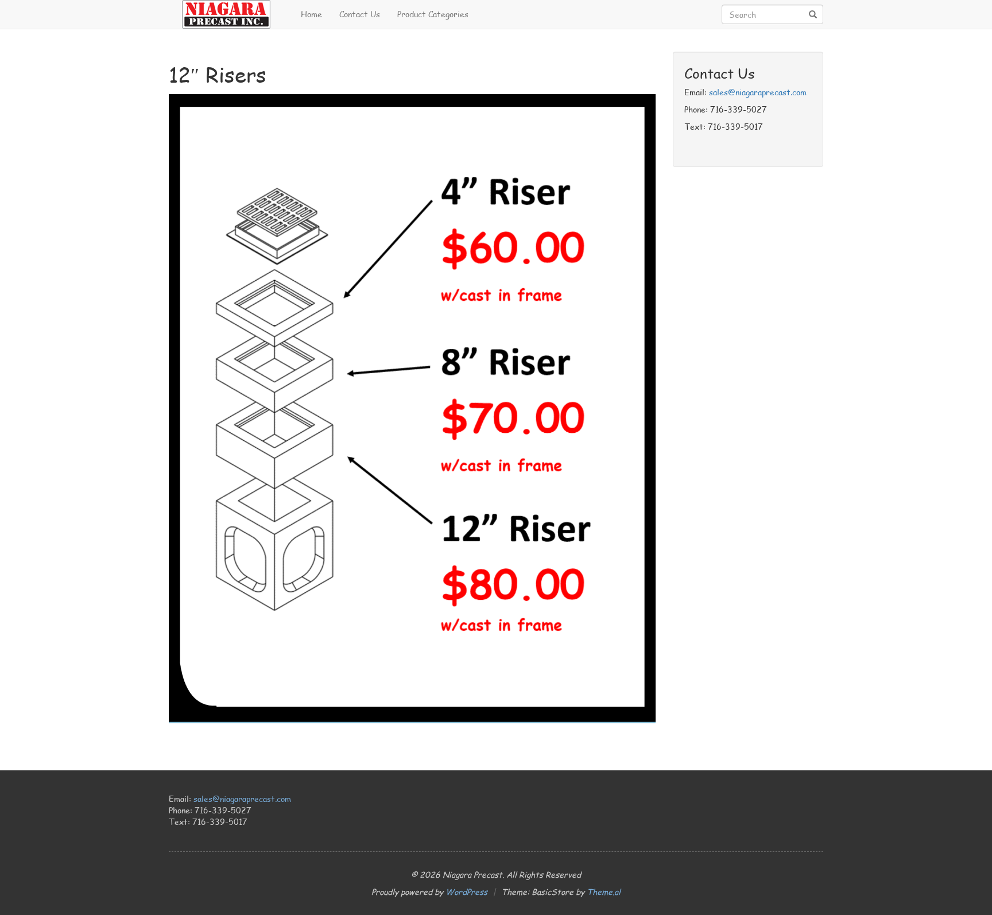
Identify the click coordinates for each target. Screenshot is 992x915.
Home (311, 14)
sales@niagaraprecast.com (758, 92)
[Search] (812, 15)
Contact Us (359, 14)
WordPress (466, 891)
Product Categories (432, 14)
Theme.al (604, 891)
